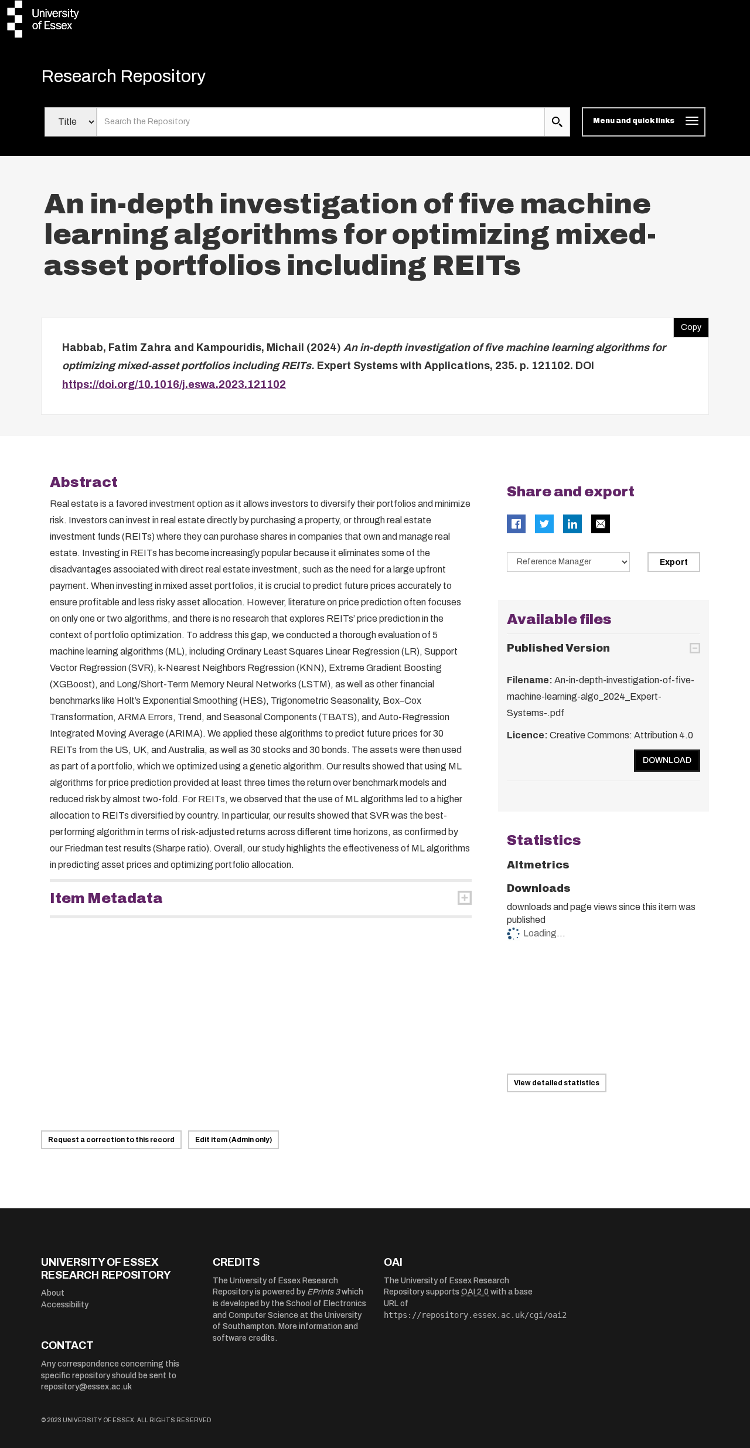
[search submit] (557, 122)
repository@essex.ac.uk (86, 1386)
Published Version (558, 648)
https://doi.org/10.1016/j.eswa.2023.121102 (174, 384)
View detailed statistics (556, 1083)
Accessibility (64, 1304)
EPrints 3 (323, 1291)
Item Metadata (106, 898)
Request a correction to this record (111, 1140)
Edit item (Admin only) (233, 1140)
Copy (687, 325)
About (52, 1293)
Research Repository (123, 76)
